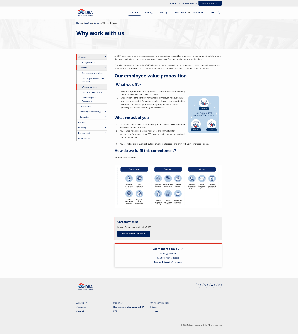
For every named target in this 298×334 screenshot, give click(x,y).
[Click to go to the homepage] (85, 12)
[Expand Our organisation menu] (105, 61)
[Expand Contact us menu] (105, 115)
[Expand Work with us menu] (207, 12)
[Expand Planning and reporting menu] (105, 110)
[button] (133, 234)
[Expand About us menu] (142, 12)
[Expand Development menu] (189, 12)
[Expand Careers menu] (105, 66)
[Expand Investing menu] (170, 12)
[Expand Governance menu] (105, 105)
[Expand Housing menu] (155, 12)
